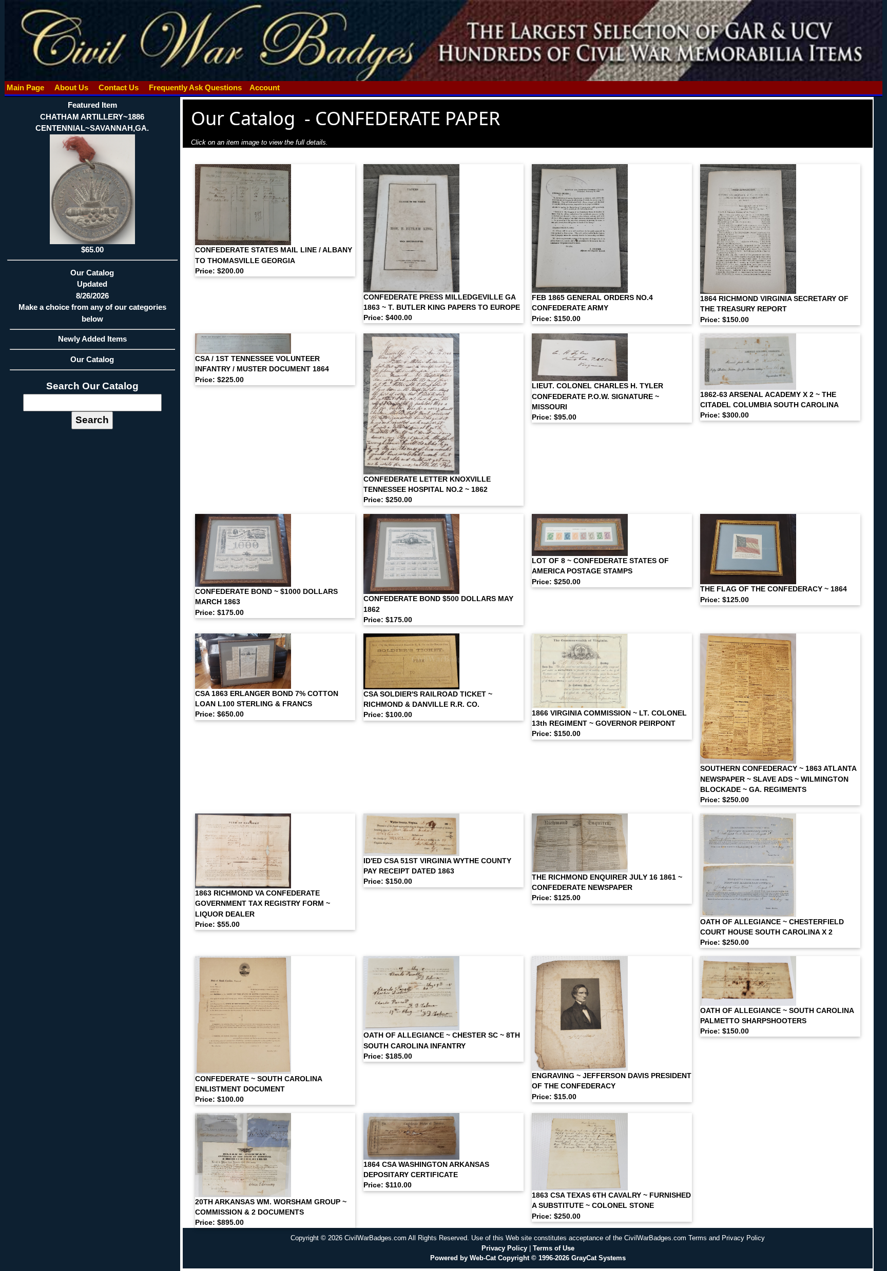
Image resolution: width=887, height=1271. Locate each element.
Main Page (25, 87)
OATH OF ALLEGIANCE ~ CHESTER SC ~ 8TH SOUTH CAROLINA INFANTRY (441, 1045)
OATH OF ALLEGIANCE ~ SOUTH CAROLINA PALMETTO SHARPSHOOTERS (777, 1021)
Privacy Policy (504, 1248)
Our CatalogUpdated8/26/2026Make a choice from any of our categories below (92, 295)
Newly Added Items (92, 338)
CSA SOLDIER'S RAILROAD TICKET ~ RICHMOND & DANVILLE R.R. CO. (427, 704)
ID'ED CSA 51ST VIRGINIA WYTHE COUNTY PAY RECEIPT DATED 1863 (437, 871)
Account (264, 87)
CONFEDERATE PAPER (407, 118)
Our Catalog (92, 359)
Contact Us (119, 87)
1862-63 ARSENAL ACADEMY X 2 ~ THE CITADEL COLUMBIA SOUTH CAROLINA (769, 405)
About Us (71, 87)
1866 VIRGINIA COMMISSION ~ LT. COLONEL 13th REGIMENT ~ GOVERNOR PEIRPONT (609, 723)
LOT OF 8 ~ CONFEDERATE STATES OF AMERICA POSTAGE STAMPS (600, 571)
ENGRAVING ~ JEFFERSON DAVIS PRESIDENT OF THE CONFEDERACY (611, 1086)
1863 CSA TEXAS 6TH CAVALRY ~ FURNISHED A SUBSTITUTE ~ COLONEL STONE (611, 1205)
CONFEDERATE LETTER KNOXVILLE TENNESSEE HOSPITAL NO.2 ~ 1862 (427, 489)
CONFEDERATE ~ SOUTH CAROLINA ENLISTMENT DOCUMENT (258, 1089)
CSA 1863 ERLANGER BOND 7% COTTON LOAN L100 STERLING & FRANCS (266, 704)
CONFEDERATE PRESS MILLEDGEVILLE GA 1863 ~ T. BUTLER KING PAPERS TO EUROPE (441, 307)
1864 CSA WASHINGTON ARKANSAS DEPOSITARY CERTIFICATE (426, 1175)
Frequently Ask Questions (195, 87)
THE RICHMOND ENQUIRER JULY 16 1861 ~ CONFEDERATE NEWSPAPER (607, 887)
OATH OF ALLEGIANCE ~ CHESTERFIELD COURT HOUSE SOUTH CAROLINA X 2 (772, 932)
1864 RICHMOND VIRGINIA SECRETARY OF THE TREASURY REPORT (774, 309)
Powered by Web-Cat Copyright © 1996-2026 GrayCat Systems (528, 1258)
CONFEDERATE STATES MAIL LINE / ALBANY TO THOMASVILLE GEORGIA (273, 260)
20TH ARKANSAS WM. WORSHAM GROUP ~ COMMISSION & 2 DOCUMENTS (270, 1212)
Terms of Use (553, 1248)
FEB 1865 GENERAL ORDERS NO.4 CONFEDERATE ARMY (592, 308)
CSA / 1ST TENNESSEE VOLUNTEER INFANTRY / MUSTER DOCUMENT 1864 (262, 369)
